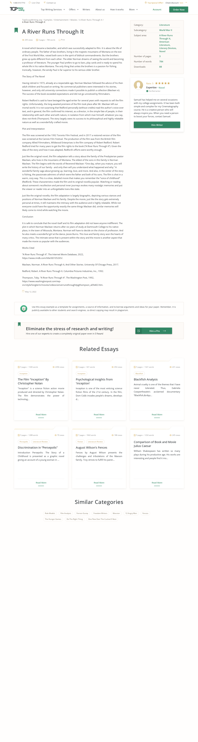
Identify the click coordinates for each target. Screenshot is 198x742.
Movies (73, 20)
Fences (145, 513)
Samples (48, 20)
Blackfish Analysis (146, 379)
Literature (164, 24)
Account (157, 9)
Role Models (50, 513)
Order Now (179, 9)
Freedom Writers (100, 513)
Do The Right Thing (75, 519)
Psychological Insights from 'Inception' (94, 381)
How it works (117, 9)
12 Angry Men (131, 513)
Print (63, 39)
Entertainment (61, 20)
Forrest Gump (82, 513)
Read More (41, 414)
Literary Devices (167, 48)
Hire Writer (157, 124)
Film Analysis (65, 513)
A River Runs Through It (90, 20)
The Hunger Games (53, 519)
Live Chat (36, 3)
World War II (165, 30)
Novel (162, 51)
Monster (116, 513)
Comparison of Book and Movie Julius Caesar (155, 444)
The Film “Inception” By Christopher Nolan (33, 381)
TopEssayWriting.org (32, 20)
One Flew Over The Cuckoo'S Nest (102, 519)
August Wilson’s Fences (91, 447)
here (181, 3)
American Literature (164, 43)
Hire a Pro (154, 330)
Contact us (51, 3)
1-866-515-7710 (19, 3)
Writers (86, 9)
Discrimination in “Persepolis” (38, 447)
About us (100, 9)
